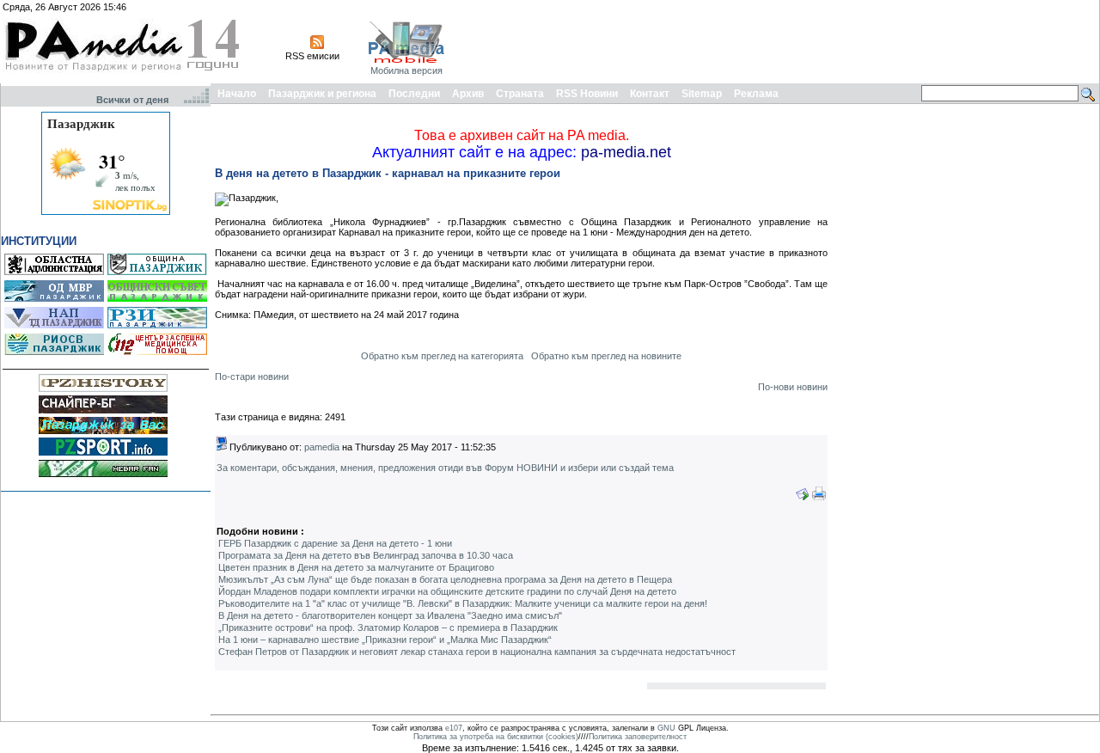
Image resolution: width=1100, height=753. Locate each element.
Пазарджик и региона (322, 94)
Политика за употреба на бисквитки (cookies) (495, 736)
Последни (414, 94)
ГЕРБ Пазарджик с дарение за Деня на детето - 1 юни (335, 543)
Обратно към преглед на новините (606, 356)
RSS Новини (587, 94)
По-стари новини (252, 376)
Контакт (649, 94)
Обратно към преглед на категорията (442, 356)
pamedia (321, 447)
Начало (236, 94)
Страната (520, 94)
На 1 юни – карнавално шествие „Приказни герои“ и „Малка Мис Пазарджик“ (385, 639)
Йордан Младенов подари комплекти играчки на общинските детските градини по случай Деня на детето (447, 591)
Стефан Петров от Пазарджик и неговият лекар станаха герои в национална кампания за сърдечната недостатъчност (477, 651)
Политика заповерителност (638, 736)
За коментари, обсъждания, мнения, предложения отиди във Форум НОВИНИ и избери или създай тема (445, 467)
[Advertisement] (784, 41)
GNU (666, 728)
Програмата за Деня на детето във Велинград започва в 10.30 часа (365, 555)
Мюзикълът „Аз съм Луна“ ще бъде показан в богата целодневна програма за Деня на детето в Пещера (445, 579)
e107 (453, 728)
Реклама (756, 94)
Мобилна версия (406, 70)
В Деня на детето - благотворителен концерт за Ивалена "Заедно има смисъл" (390, 615)
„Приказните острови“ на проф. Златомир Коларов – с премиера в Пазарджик (388, 627)
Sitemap (701, 94)
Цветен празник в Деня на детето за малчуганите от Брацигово (356, 567)
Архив (468, 94)
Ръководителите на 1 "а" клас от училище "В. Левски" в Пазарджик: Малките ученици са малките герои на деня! (462, 603)
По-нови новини (793, 387)
